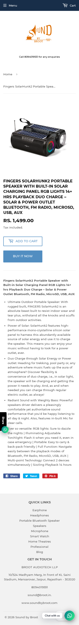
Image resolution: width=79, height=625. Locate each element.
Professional (39, 546)
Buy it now (23, 256)
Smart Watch (39, 536)
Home (7, 74)
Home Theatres (39, 541)
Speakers (39, 526)
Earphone (39, 510)
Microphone (39, 531)
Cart (72, 5)
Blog (39, 552)
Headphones (39, 515)
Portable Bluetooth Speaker (39, 520)
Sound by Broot (26, 617)
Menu (13, 5)
